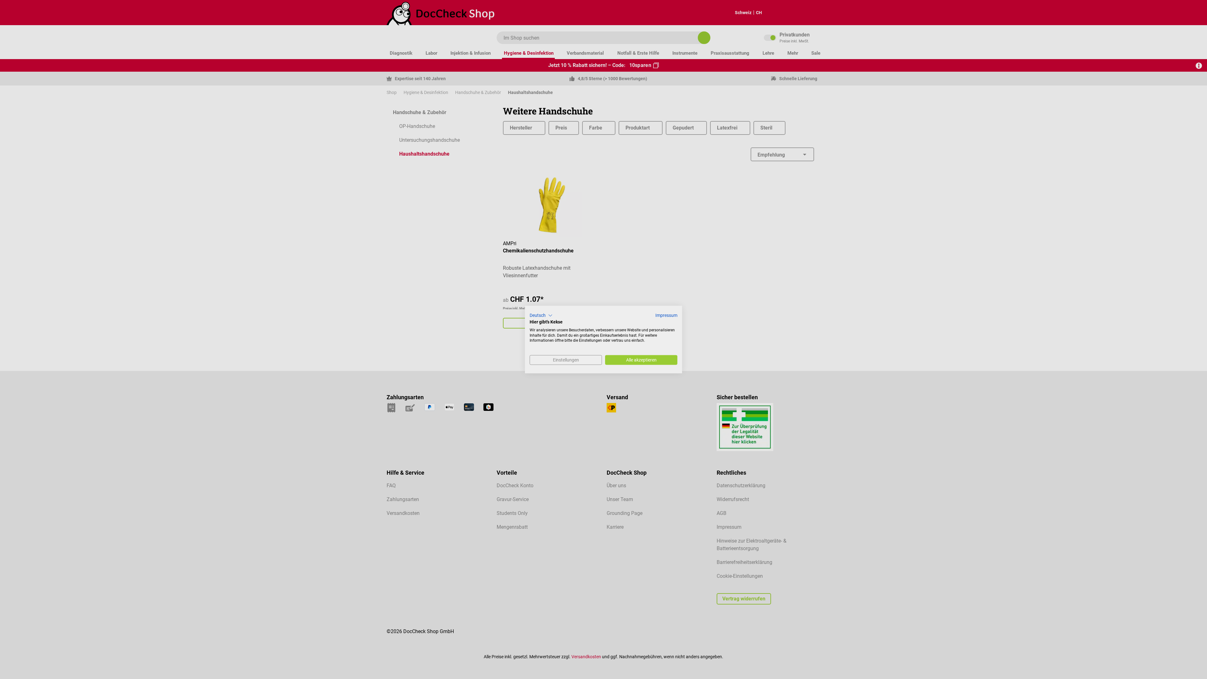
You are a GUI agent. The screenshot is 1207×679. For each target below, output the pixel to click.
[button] (541, 315)
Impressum (666, 315)
